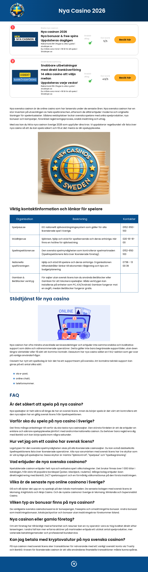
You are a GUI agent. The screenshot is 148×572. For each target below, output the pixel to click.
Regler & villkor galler (65, 44)
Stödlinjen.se (46, 51)
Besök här (125, 39)
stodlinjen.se (46, 46)
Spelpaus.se (18, 227)
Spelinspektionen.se (23, 250)
